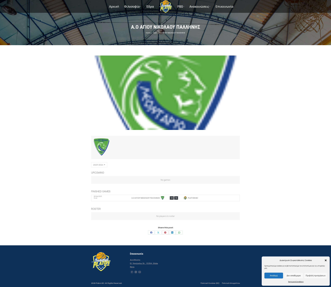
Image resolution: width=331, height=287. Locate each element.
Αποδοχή (274, 275)
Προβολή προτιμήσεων (316, 275)
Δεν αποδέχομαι (294, 275)
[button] (325, 260)
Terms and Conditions (295, 282)
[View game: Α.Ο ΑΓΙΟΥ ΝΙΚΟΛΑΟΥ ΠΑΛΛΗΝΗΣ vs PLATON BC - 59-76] (165, 198)
